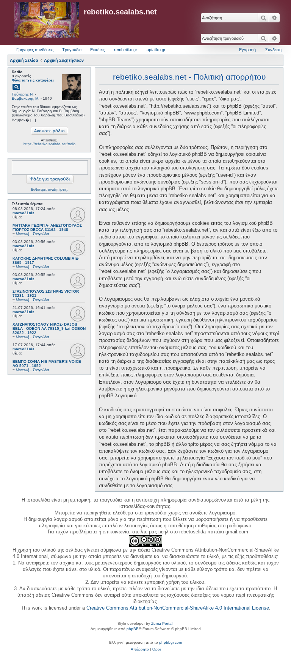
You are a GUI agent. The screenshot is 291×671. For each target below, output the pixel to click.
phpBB (133, 629)
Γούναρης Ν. (23, 94)
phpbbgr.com (170, 642)
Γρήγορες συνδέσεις (34, 49)
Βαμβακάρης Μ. (25, 98)
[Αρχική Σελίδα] (46, 20)
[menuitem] (140, 649)
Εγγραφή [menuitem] (247, 49)
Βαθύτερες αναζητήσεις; (49, 189)
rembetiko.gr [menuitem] (125, 49)
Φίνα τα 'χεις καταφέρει (33, 80)
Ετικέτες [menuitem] (97, 49)
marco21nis (23, 213)
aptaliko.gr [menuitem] (156, 49)
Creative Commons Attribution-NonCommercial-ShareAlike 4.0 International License (177, 608)
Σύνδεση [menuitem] (273, 49)
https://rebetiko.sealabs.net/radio (49, 144)
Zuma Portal (161, 623)
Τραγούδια (71, 49)
